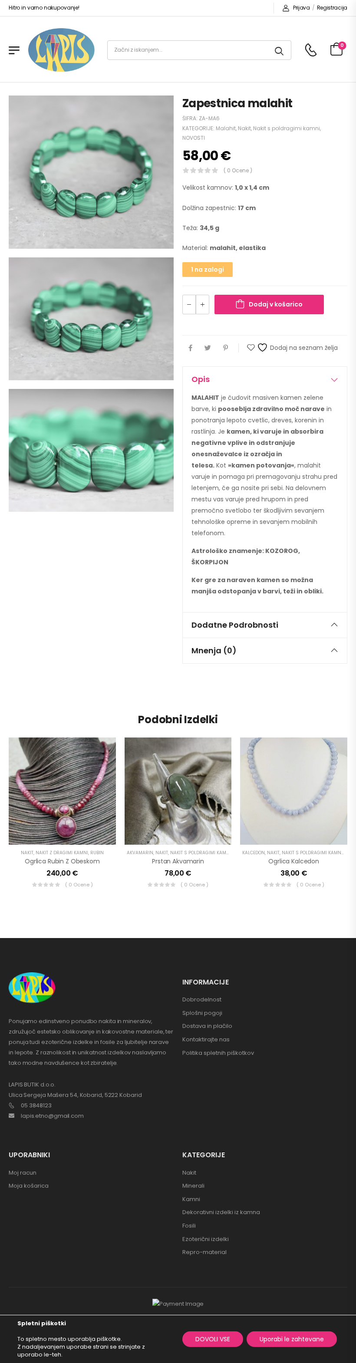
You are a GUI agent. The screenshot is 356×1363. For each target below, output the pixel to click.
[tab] (265, 379)
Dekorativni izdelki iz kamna (221, 1212)
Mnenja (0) (214, 650)
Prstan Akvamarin (178, 861)
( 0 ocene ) (238, 170)
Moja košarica (29, 1186)
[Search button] (279, 50)
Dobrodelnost (201, 999)
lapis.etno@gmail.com (52, 1116)
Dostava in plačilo (207, 1026)
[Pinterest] (225, 348)
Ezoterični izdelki (205, 1239)
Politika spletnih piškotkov (218, 1053)
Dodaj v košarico (276, 304)
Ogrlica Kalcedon (293, 861)
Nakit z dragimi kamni (62, 852)
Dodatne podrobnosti (234, 624)
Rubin (97, 852)
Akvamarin (140, 852)
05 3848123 (36, 1105)
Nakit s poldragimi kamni (286, 128)
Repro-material (204, 1252)
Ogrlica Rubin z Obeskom (62, 861)
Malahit (226, 128)
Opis (200, 379)
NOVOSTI (193, 138)
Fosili (189, 1225)
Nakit (244, 128)
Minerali (193, 1186)
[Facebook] (190, 348)
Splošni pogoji (202, 1013)
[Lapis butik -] (61, 50)
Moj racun (22, 1173)
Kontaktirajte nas (206, 1039)
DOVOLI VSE (212, 1339)
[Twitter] (207, 348)
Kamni (191, 1199)
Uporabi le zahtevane (292, 1339)
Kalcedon (253, 852)
